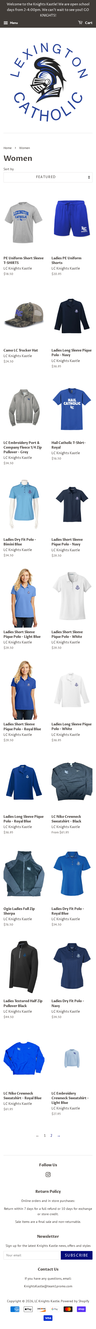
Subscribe (77, 1255)
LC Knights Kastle (46, 1301)
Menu (13, 23)
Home (7, 148)
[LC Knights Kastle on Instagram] (48, 1175)
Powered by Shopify (75, 1301)
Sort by (8, 169)
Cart (88, 23)
